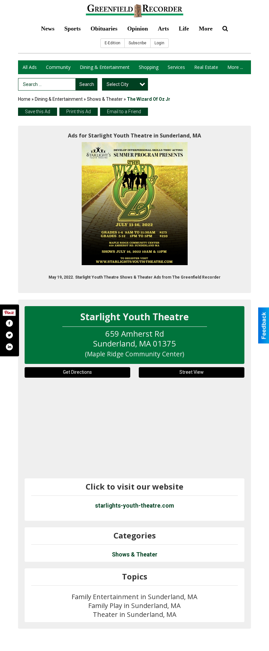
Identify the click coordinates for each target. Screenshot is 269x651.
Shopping (148, 67)
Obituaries (104, 28)
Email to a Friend (124, 111)
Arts (163, 28)
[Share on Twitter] (9, 335)
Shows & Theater (105, 99)
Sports (72, 28)
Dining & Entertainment (105, 67)
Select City (118, 84)
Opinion (137, 28)
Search (86, 84)
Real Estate (206, 67)
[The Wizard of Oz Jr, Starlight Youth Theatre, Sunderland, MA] (135, 203)
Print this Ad (78, 111)
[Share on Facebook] (9, 323)
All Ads (30, 67)
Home (24, 99)
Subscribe (137, 43)
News (47, 28)
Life (184, 28)
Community (58, 67)
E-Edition (112, 43)
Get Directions (77, 372)
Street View (191, 372)
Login (159, 43)
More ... (235, 67)
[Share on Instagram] (9, 346)
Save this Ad (37, 111)
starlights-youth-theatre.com (134, 505)
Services (176, 67)
